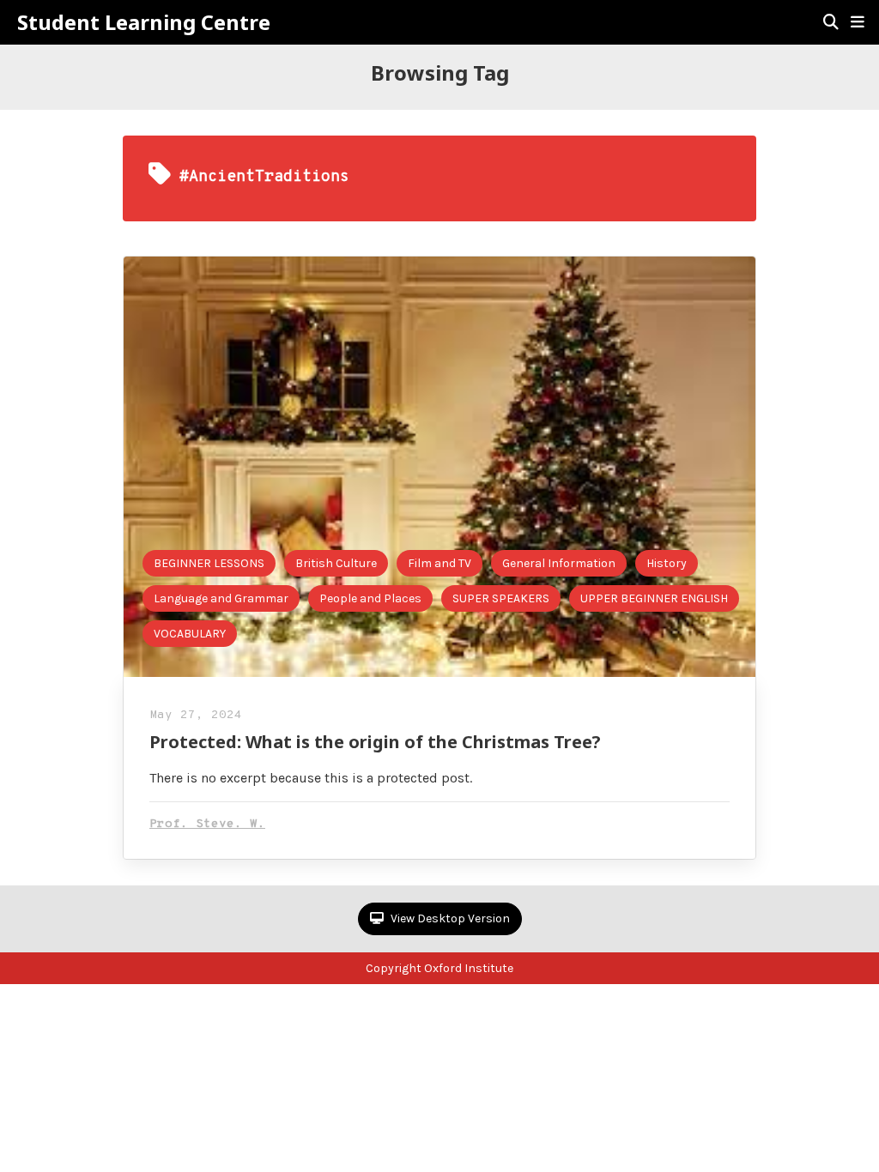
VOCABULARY (190, 633)
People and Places (370, 598)
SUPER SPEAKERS (500, 598)
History (666, 563)
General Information (558, 563)
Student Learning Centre (143, 22)
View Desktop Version (449, 918)
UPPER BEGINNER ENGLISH (654, 598)
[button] (857, 22)
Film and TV (439, 563)
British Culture (336, 563)
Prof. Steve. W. (207, 824)
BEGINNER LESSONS (209, 563)
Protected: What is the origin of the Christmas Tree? (375, 741)
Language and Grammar (221, 598)
